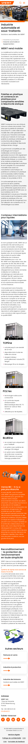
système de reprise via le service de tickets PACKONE (13, 571)
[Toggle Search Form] (20, 3)
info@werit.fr (5, 711)
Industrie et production (11, 40)
